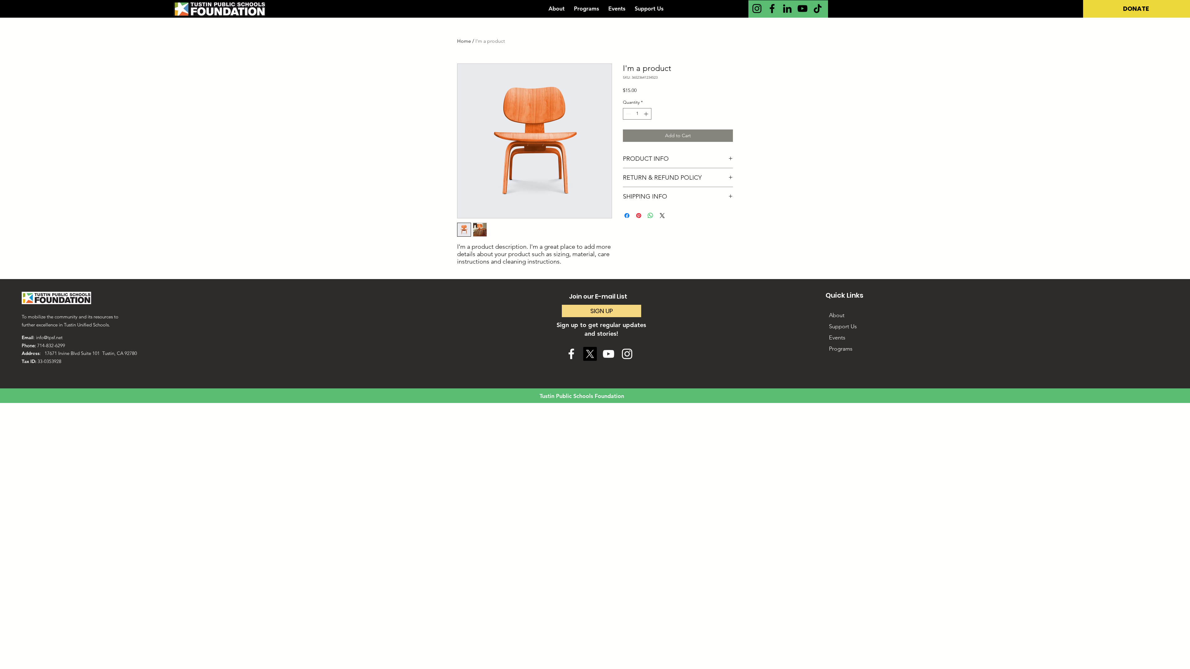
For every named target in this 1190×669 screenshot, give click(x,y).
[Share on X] (662, 215)
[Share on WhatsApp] (650, 215)
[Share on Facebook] (627, 215)
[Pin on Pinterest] (638, 215)
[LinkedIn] (787, 8)
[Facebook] (772, 8)
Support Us (843, 326)
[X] (590, 354)
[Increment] (646, 113)
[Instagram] (757, 8)
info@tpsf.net (49, 337)
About (836, 315)
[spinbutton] (637, 113)
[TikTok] (818, 8)
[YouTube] (802, 8)
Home (464, 41)
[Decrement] (628, 113)
